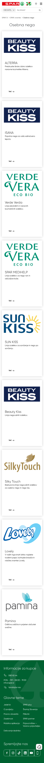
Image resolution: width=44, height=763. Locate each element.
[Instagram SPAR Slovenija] (13, 753)
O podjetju (8, 709)
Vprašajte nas (14, 687)
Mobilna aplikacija (12, 723)
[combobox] (9, 10)
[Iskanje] (39, 10)
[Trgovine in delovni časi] (36, 3)
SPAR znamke (15, 18)
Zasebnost (8, 718)
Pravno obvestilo (11, 714)
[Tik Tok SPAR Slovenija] (19, 753)
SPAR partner (29, 718)
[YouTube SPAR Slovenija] (31, 753)
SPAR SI (5, 18)
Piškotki (26, 714)
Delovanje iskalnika (12, 730)
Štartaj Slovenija (30, 709)
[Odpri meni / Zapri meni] (41, 3)
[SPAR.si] (17, 4)
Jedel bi (7, 705)
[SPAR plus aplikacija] (37, 753)
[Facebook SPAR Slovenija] (7, 753)
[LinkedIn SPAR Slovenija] (25, 753)
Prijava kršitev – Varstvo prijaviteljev (31, 724)
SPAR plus (27, 705)
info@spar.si (9, 683)
